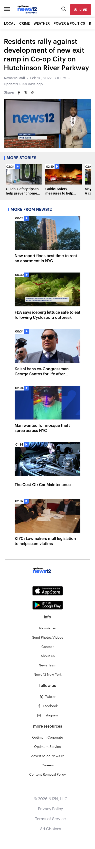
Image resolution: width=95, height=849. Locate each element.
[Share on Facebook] (19, 93)
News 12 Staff (14, 78)
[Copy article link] (33, 93)
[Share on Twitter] (26, 93)
